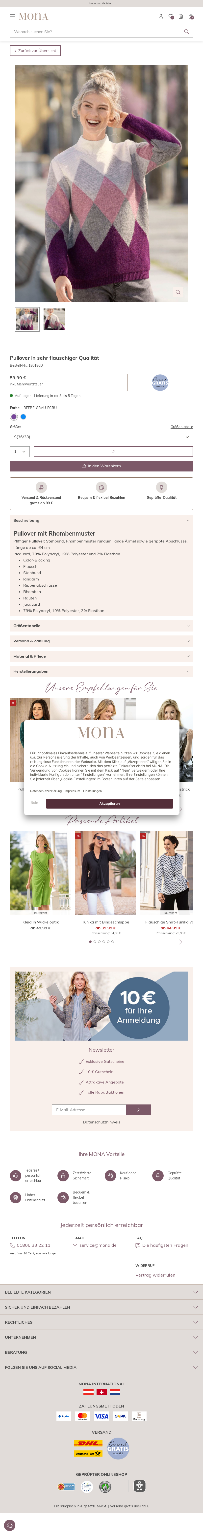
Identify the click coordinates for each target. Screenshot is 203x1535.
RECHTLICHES (18, 1322)
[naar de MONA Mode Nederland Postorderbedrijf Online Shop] (115, 1392)
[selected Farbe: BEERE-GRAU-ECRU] (14, 417)
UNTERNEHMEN (20, 1337)
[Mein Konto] (160, 16)
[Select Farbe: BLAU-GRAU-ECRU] (23, 417)
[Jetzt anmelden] (138, 1109)
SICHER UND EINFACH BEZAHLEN (37, 1307)
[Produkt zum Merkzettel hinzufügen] (113, 451)
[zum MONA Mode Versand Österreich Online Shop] (88, 1392)
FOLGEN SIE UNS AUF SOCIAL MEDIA (40, 1367)
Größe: (15, 427)
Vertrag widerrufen (155, 1275)
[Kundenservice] (9, 1525)
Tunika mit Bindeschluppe (105, 922)
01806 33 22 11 (34, 1245)
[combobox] (101, 31)
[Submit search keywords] (186, 31)
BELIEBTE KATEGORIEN (28, 1292)
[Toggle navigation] (12, 16)
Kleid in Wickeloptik (41, 922)
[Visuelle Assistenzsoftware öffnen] (137, 1486)
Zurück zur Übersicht (37, 50)
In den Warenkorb (104, 465)
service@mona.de (98, 1245)
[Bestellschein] (180, 16)
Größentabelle (182, 427)
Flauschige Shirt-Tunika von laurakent (170, 922)
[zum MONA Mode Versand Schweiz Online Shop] (102, 1392)
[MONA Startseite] (34, 16)
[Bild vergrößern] (178, 292)
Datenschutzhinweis (101, 1122)
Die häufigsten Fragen (165, 1245)
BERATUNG (16, 1352)
